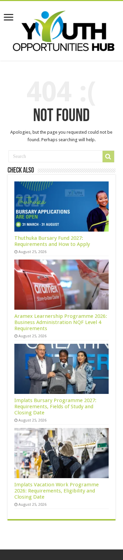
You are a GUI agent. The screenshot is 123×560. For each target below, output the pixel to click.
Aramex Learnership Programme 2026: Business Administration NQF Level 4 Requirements (60, 322)
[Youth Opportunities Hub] (61, 29)
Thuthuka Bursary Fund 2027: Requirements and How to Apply (52, 241)
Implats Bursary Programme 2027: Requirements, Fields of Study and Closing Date (55, 406)
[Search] (108, 156)
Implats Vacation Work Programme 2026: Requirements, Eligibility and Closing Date (56, 491)
